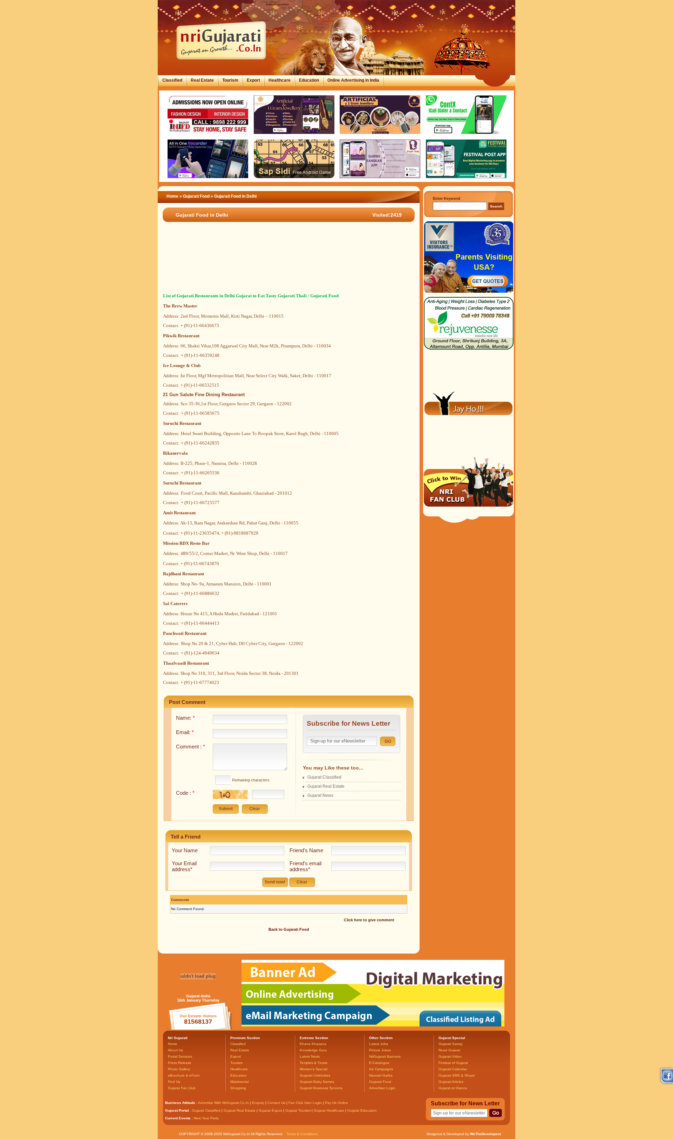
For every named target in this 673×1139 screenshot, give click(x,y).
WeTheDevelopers (485, 1134)
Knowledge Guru (313, 1050)
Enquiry (258, 1103)
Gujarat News (320, 795)
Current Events (178, 1118)
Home (172, 196)
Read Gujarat (449, 1050)
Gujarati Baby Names (317, 1082)
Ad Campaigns (381, 1069)
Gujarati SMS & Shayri (457, 1075)
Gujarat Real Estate (326, 786)
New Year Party (206, 1118)
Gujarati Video (450, 1056)
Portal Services (180, 1056)
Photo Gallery (179, 1069)
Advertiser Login (382, 1088)
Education (309, 80)
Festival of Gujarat (453, 1063)
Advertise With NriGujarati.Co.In (223, 1103)
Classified (172, 80)
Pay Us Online (336, 1103)
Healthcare (279, 80)
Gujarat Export (270, 1110)
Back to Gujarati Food (288, 929)
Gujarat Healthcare (329, 1110)
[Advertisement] (285, 266)
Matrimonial (239, 1082)
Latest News (310, 1056)
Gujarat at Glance (453, 1088)
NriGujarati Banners (385, 1056)
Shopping (238, 1088)
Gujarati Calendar (453, 1069)
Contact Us (276, 1103)
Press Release (179, 1063)
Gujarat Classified (324, 777)
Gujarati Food (197, 196)
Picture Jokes (380, 1050)
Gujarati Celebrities (315, 1075)
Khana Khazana (313, 1044)
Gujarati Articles (451, 1082)
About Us (175, 1050)
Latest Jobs (378, 1044)
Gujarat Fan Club (182, 1088)
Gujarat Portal (177, 1110)
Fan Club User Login (305, 1103)
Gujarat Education (362, 1110)
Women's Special (313, 1069)
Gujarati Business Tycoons (321, 1088)
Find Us (174, 1082)
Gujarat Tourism (298, 1110)
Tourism (230, 80)
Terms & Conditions (302, 1134)
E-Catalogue (379, 1063)
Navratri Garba (381, 1075)
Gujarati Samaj (450, 1044)
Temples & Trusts (313, 1063)
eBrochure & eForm (183, 1075)
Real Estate (202, 80)
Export (253, 80)
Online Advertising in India (353, 80)
